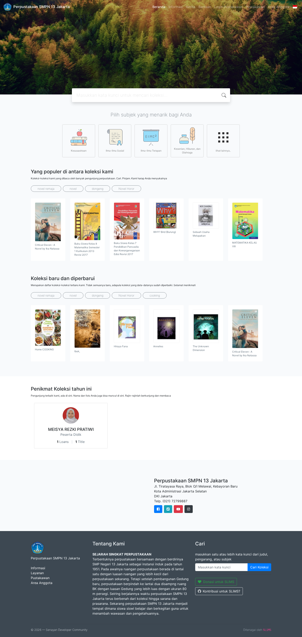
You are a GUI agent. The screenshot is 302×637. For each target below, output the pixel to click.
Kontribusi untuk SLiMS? (221, 591)
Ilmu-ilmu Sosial (115, 150)
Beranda (158, 7)
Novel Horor (126, 188)
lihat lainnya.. (223, 150)
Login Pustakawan (228, 7)
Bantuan (204, 7)
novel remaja (46, 188)
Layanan (37, 573)
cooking (155, 295)
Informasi (175, 7)
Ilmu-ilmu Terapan (151, 150)
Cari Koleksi (259, 567)
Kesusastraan (78, 150)
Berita (190, 7)
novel (73, 188)
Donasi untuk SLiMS (218, 582)
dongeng (97, 188)
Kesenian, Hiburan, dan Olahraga (187, 150)
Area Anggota (278, 7)
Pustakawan (255, 7)
